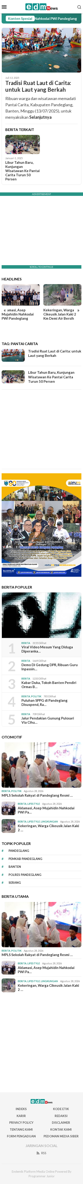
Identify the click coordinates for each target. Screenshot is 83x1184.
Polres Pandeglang (25, 875)
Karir (21, 1116)
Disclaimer (61, 1122)
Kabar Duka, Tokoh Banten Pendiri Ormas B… (48, 684)
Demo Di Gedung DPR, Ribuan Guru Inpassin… (49, 667)
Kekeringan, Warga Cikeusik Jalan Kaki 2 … (48, 828)
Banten (15, 866)
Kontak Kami (61, 1129)
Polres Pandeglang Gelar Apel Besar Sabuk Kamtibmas (62, 314)
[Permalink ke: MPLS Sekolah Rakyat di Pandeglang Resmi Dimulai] (41, 765)
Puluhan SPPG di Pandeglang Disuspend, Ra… (44, 702)
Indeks (21, 1109)
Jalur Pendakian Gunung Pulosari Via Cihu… (47, 720)
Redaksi (61, 1116)
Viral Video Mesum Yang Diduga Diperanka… (47, 649)
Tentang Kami (21, 1129)
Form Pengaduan (21, 1136)
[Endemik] (41, 6)
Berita (25, 642)
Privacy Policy (21, 1122)
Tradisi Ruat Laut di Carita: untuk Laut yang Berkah (38, 86)
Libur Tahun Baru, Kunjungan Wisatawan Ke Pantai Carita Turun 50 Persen (22, 170)
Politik (36, 696)
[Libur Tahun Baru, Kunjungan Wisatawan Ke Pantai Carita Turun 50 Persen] (22, 144)
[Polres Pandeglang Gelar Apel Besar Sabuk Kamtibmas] (62, 295)
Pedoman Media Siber (61, 1136)
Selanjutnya (40, 117)
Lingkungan (49, 821)
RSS (43, 1153)
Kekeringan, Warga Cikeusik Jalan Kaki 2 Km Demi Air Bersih (18, 314)
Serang (15, 882)
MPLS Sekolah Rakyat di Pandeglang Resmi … (37, 795)
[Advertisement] (41, 429)
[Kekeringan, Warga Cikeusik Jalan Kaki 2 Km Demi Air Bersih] (21, 295)
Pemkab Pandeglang (25, 859)
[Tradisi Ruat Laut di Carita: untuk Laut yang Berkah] (41, 50)
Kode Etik (61, 1109)
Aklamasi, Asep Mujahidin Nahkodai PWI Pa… (46, 810)
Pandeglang (19, 851)
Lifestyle (33, 803)
